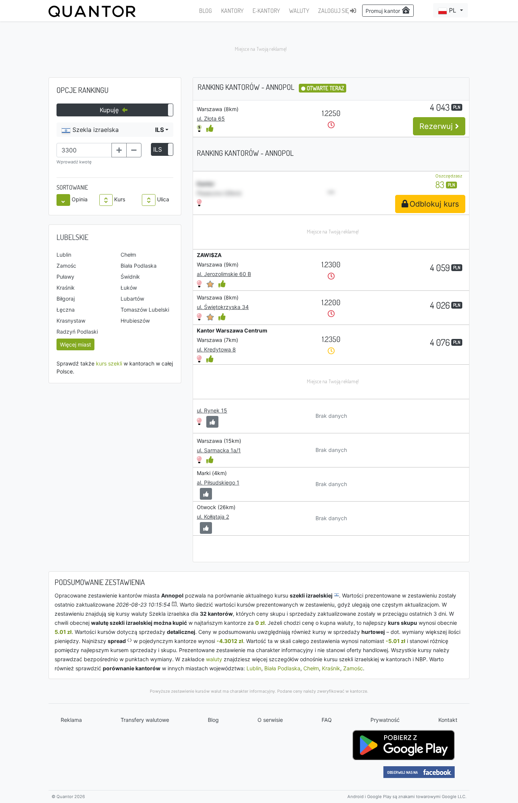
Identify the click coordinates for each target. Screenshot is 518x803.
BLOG (205, 10)
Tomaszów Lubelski (145, 309)
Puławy (65, 276)
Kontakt (447, 720)
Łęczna (66, 309)
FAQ (327, 720)
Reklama (71, 720)
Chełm (128, 254)
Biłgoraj (66, 298)
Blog (213, 720)
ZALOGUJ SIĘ (334, 10)
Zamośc (66, 265)
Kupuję (110, 110)
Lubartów (132, 298)
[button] (450, 10)
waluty (214, 659)
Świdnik (130, 276)
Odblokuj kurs (434, 204)
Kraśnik (66, 287)
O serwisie (270, 720)
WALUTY (299, 10)
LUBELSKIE (72, 237)
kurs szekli (109, 363)
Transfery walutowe (145, 720)
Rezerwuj (437, 126)
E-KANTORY (266, 10)
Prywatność (385, 720)
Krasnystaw (71, 320)
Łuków (129, 287)
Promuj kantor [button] (384, 11)
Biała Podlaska (139, 265)
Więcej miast (75, 344)
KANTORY (232, 10)
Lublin (64, 254)
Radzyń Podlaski (77, 331)
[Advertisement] (259, 49)
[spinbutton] (84, 150)
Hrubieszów (135, 320)
